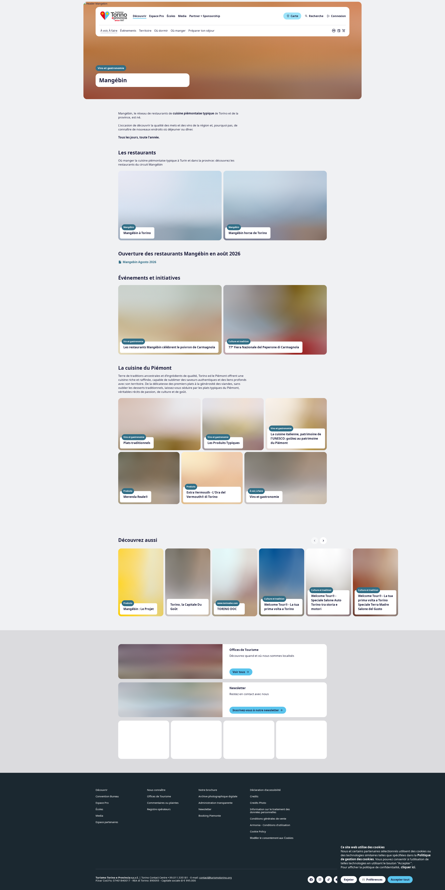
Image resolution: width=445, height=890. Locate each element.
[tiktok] (328, 879)
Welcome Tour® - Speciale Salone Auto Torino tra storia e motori (326, 602)
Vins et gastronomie (111, 68)
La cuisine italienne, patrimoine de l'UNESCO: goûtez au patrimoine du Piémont (296, 438)
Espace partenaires (107, 822)
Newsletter (205, 809)
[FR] (334, 31)
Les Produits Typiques (224, 443)
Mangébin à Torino (137, 233)
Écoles (171, 16)
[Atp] (143, 740)
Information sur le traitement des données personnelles (270, 810)
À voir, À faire (108, 31)
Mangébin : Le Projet (138, 609)
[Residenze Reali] (248, 740)
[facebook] (311, 879)
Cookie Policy (258, 831)
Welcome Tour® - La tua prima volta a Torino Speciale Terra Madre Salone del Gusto (375, 602)
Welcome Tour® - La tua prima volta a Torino (281, 607)
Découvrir (139, 16)
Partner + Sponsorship (204, 16)
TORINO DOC (227, 609)
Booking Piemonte (210, 815)
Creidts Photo (258, 802)
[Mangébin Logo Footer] (196, 740)
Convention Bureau (107, 796)
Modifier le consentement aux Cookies (271, 837)
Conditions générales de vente (268, 818)
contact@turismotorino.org (215, 877)
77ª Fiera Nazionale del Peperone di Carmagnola (264, 347)
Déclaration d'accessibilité (265, 790)
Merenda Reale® (135, 497)
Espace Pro (156, 16)
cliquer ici (408, 867)
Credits (254, 796)
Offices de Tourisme (159, 796)
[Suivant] (323, 540)
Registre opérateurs (159, 809)
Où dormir (161, 31)
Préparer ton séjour (201, 31)
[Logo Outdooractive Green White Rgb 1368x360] (301, 740)
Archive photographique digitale (218, 796)
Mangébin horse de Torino (248, 233)
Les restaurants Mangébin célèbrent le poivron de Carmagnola (169, 347)
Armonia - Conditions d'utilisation (270, 825)
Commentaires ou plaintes (163, 802)
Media (182, 16)
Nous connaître (156, 790)
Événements (128, 31)
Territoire (145, 31)
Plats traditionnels (136, 443)
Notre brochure (208, 790)
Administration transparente (215, 802)
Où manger (178, 31)
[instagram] (319, 879)
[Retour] (314, 540)
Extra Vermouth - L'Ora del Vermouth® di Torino (206, 494)
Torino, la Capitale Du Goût (186, 607)
